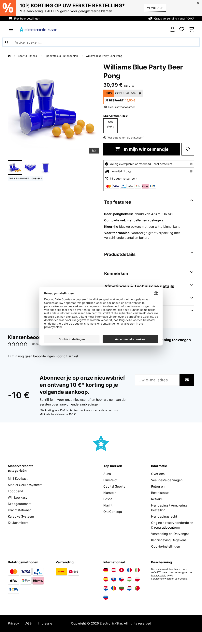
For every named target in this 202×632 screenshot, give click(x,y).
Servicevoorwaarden (162, 578)
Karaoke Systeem (21, 516)
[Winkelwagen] (191, 29)
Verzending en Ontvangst (170, 534)
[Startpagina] (13, 55)
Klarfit (107, 505)
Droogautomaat (20, 504)
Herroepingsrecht (164, 516)
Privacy (13, 623)
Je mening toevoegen (172, 340)
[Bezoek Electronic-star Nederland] (129, 588)
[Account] (172, 29)
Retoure (157, 499)
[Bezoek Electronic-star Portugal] (137, 588)
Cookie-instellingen (165, 546)
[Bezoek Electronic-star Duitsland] (105, 570)
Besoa (107, 499)
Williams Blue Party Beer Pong (104, 55)
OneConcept (112, 512)
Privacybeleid (158, 575)
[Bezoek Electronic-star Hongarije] (129, 579)
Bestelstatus (160, 493)
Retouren (158, 486)
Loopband (15, 491)
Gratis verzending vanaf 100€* (174, 18)
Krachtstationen (19, 510)
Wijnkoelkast (17, 497)
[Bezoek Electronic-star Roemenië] (113, 588)
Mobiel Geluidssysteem (25, 485)
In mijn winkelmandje (145, 149)
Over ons (158, 474)
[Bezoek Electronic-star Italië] (137, 570)
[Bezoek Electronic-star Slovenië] (105, 597)
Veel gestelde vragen (166, 480)
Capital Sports (114, 486)
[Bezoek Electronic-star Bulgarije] (121, 588)
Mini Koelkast (18, 478)
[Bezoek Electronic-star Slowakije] (113, 579)
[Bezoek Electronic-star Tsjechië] (121, 579)
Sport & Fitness (28, 55)
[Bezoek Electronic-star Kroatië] (105, 588)
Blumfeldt (110, 480)
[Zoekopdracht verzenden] (6, 42)
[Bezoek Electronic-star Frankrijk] (129, 570)
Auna (107, 474)
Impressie (45, 623)
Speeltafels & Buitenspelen (62, 55)
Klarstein (109, 493)
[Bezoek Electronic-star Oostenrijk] (113, 570)
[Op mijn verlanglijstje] (187, 149)
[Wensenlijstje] (181, 29)
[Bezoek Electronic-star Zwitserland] (121, 570)
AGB (28, 623)
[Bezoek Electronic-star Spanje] (105, 579)
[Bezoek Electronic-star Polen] (137, 579)
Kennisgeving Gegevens (168, 540)
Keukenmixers (18, 523)
